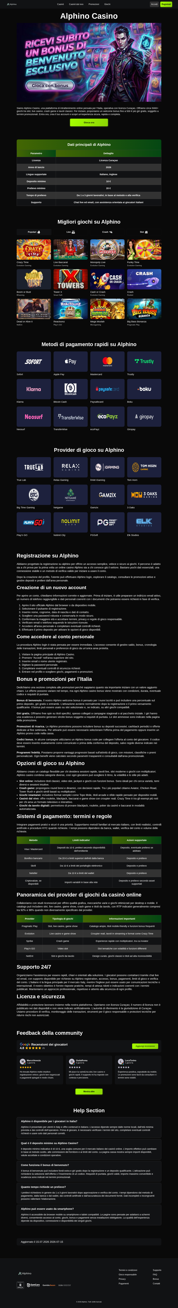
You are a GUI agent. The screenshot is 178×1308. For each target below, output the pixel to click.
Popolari (32, 232)
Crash (105, 232)
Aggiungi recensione (145, 1046)
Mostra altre (89, 1091)
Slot (142, 232)
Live (69, 232)
